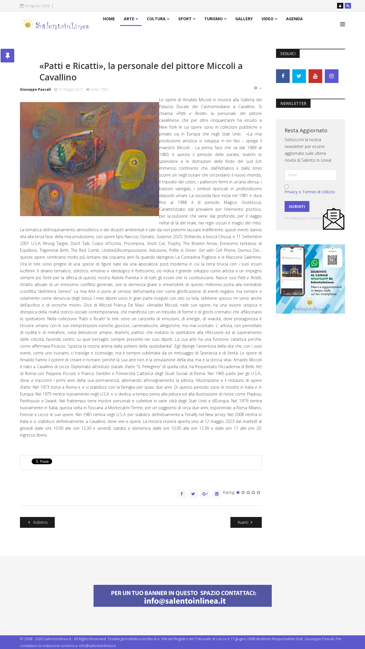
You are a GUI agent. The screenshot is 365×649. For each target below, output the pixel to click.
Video (267, 18)
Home (109, 18)
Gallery (244, 18)
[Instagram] (331, 76)
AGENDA (294, 18)
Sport (185, 18)
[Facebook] (283, 76)
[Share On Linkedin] (216, 494)
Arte (129, 18)
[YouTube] (315, 76)
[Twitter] (299, 76)
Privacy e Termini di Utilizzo (310, 191)
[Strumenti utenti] (258, 88)
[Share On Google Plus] (205, 494)
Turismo (213, 18)
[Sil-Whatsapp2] (310, 278)
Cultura (156, 18)
